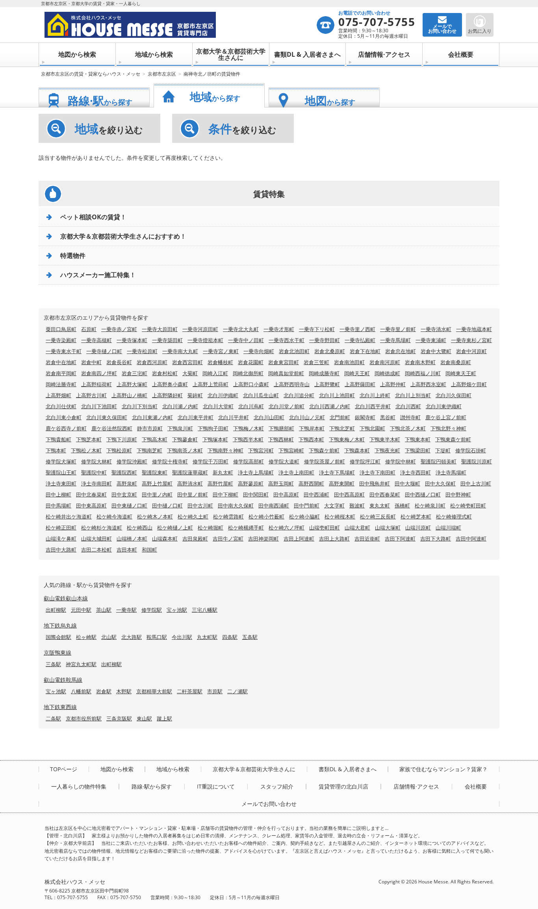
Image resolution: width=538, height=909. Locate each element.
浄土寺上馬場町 (256, 472)
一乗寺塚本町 (132, 340)
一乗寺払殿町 (360, 340)
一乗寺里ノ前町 (398, 329)
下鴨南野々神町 (225, 450)
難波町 (357, 505)
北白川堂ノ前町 (286, 406)
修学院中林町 (400, 461)
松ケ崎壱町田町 (468, 505)
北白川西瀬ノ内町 (329, 406)
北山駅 (109, 637)
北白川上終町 (375, 395)
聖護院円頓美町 (438, 461)
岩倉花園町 (250, 362)
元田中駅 (81, 609)
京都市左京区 (162, 73)
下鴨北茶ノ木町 (408, 428)
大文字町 (334, 505)
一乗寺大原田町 (160, 329)
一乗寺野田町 (324, 340)
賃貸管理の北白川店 (343, 786)
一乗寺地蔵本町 (474, 329)
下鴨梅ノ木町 (248, 428)
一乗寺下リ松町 (317, 329)
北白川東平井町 (195, 417)
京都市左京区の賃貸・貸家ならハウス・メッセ (90, 73)
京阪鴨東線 (57, 652)
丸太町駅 (207, 637)
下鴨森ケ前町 (324, 450)
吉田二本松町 (96, 549)
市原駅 (215, 691)
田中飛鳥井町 (374, 483)
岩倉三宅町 (134, 373)
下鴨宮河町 (261, 450)
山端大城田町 (96, 538)
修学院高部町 (248, 461)
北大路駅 (131, 637)
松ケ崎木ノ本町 (155, 516)
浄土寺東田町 (61, 483)
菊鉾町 (195, 395)
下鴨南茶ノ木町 (185, 450)
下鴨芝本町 (89, 439)
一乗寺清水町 (436, 329)
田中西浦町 (316, 494)
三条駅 (53, 664)
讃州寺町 (410, 417)
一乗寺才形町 (278, 329)
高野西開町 (311, 483)
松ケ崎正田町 (61, 527)
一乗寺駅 (126, 609)
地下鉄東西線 (60, 707)
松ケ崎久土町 (193, 516)
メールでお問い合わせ (269, 804)
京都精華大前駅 (154, 691)
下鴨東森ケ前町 (453, 439)
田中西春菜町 (384, 494)
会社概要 (460, 54)
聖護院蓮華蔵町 (190, 472)
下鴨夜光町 (387, 450)
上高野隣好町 (167, 395)
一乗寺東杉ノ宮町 (471, 340)
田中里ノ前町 (192, 494)
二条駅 (53, 718)
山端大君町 (357, 527)
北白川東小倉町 (64, 417)
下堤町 (443, 450)
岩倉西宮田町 (187, 362)
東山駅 (144, 718)
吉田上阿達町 (299, 538)
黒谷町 (387, 417)
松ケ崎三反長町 (378, 516)
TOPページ (63, 769)
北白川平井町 (233, 417)
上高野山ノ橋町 (129, 395)
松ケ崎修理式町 (454, 516)
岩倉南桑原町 (455, 362)
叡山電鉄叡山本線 (66, 598)
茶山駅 (103, 609)
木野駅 (124, 691)
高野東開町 (341, 483)
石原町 (88, 329)
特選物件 (72, 255)
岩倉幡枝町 (220, 362)
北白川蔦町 (251, 406)
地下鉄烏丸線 (60, 625)
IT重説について (216, 786)
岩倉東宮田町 (283, 362)
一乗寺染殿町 (61, 340)
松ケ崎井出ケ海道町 (69, 516)
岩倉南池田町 (349, 362)
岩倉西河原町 (152, 362)
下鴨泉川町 (180, 428)
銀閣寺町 (365, 417)
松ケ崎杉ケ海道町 (101, 527)
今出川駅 (182, 637)
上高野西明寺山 (292, 384)
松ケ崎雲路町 (228, 516)
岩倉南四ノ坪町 (99, 373)
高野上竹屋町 (157, 483)
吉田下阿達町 (400, 538)
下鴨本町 (56, 450)
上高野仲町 (393, 384)
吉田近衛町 (367, 538)
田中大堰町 (407, 483)
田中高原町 (286, 494)
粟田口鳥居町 (61, 329)
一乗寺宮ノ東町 (221, 351)
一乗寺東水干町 (64, 351)
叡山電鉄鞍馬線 (63, 679)
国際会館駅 (58, 637)
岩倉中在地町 (61, 362)
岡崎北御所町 (248, 373)
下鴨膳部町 (281, 428)
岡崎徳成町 (387, 373)
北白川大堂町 (218, 406)
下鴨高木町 (154, 439)
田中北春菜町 (91, 494)
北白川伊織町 (223, 395)
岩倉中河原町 (471, 351)
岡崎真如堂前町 (286, 373)
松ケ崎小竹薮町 (266, 516)
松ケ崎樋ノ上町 (175, 527)
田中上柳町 (58, 494)
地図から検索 (77, 54)
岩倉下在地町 (365, 351)
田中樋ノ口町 (167, 505)
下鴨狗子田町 (213, 428)
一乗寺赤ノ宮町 (119, 329)
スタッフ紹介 (276, 786)
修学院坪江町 (365, 461)
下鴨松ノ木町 (86, 450)
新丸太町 (223, 472)
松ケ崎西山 (139, 527)
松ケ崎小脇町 (304, 516)
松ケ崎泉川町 (430, 505)
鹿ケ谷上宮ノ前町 (445, 417)
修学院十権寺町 (170, 461)
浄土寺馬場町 (451, 472)
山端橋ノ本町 (132, 538)
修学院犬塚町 (61, 461)
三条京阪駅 (119, 718)
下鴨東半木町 (384, 439)
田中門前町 (306, 505)
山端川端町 (448, 527)
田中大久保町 (440, 483)
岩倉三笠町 (316, 362)
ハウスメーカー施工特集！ (98, 274)
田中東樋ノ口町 (129, 505)
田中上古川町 (475, 483)
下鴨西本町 (311, 439)
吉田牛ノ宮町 (228, 538)
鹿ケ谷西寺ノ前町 (66, 428)
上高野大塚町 (132, 384)
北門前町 (340, 417)
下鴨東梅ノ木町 (347, 439)
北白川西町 (408, 406)
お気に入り (480, 31)
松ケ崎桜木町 (340, 516)
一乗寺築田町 (167, 340)
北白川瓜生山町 (261, 395)
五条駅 (250, 637)
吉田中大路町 (61, 549)
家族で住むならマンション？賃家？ (443, 769)
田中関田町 (256, 494)
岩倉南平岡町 (61, 373)
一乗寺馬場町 (395, 340)
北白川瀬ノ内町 (180, 406)
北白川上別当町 (413, 395)
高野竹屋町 (220, 483)
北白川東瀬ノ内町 (152, 417)
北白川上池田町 (337, 395)
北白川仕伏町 (61, 406)
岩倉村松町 (165, 373)
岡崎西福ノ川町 (423, 373)
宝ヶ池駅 (177, 609)
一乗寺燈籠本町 (205, 340)
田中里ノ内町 (157, 494)
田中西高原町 (349, 494)
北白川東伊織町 (444, 406)
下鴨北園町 (372, 428)
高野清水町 (190, 483)
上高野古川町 (91, 395)
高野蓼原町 (250, 483)
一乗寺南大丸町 (180, 351)
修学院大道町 (284, 461)
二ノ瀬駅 (237, 691)
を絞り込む (109, 129)
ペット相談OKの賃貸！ (93, 217)
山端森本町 (165, 538)
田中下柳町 (225, 494)
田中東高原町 (91, 505)
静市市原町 (150, 428)
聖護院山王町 (61, 472)
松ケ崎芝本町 (416, 516)
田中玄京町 (124, 494)
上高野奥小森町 (170, 384)
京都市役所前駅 (84, 718)
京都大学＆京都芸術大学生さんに (230, 54)
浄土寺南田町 (96, 483)
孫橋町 (402, 505)
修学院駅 (151, 609)
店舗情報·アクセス (384, 54)
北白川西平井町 (373, 406)
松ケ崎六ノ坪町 (286, 527)
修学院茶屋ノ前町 (324, 461)
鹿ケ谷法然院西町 (111, 428)
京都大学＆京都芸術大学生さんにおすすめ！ (123, 236)
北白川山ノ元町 (307, 417)
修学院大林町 (96, 461)
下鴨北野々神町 (448, 428)
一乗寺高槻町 (96, 340)
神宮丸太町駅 (81, 664)
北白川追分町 (299, 395)
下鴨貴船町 (58, 439)
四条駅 (229, 637)
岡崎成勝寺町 (324, 373)
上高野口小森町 (251, 384)
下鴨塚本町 (215, 439)
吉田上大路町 (334, 538)
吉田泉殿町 (195, 538)
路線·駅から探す (152, 786)
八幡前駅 (81, 691)
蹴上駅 (164, 718)
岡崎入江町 (215, 373)
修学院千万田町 (210, 461)
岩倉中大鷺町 (436, 351)
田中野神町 (458, 494)
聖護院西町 (124, 472)
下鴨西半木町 (248, 439)
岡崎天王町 (357, 373)
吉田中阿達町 (471, 538)
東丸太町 (379, 505)
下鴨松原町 (119, 450)
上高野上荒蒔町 (210, 384)
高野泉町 (127, 483)
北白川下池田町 (99, 406)
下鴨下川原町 (121, 439)
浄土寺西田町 (415, 472)
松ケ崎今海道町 (114, 516)
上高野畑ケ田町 (469, 384)
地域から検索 (154, 54)
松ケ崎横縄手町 (246, 527)
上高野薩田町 (360, 384)
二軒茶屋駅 (189, 691)
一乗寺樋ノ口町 (104, 351)
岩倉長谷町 (119, 362)
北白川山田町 (269, 417)
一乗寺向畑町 (258, 351)
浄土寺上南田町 (296, 472)
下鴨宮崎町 (291, 450)
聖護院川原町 (476, 461)
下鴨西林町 (281, 439)
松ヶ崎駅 (86, 637)
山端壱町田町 (324, 527)
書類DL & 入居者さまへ (307, 54)
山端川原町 (418, 527)
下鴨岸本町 (312, 428)
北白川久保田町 (453, 395)
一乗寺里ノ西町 (357, 329)
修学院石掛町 (470, 450)
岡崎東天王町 (460, 373)
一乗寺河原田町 (200, 329)
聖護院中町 (94, 472)
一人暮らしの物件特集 (78, 786)
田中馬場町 (58, 505)
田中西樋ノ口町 (423, 494)
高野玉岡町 (281, 483)
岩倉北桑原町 (329, 351)
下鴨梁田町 (417, 450)
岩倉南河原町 (384, 362)
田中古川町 (200, 505)
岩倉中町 (91, 362)
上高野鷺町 (327, 384)
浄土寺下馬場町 (337, 472)
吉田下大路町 (435, 538)
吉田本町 (127, 549)
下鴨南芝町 (149, 450)
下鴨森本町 (357, 450)
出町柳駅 (56, 609)
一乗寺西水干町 (286, 340)
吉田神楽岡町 (263, 538)
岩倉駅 (103, 691)
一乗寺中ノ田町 (246, 340)
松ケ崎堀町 (210, 527)
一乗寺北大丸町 (241, 329)
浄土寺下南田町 (377, 472)
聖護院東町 (154, 472)
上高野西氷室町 (428, 384)
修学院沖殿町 (132, 461)
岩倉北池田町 (294, 351)
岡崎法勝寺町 (61, 384)
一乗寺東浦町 (431, 340)
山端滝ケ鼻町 (61, 538)
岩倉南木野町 (420, 362)
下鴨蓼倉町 (185, 439)
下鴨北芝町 (342, 428)
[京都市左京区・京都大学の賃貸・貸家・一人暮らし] (180, 25)
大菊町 (190, 373)
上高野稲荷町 (96, 384)
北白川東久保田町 (106, 417)
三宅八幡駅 (204, 609)
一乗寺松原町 (142, 351)
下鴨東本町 (417, 439)
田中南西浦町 (273, 505)
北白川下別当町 (140, 406)
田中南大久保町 (236, 505)
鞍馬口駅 (157, 637)
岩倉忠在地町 (400, 351)
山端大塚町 (388, 527)
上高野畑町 (58, 395)
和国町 (149, 549)
